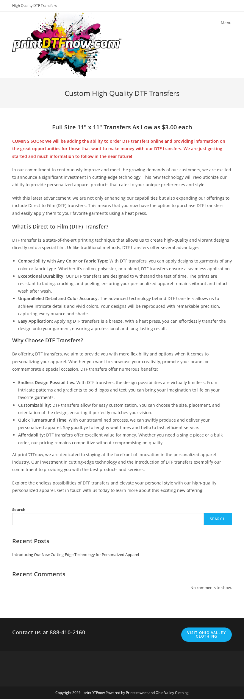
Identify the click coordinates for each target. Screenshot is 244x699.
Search (19, 509)
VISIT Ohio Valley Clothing (206, 634)
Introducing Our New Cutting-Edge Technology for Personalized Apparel (75, 554)
